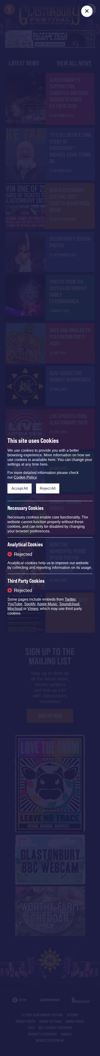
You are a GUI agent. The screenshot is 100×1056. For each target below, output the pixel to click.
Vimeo (32, 609)
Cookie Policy (25, 477)
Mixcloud (14, 609)
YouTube (14, 604)
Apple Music (47, 604)
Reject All (48, 488)
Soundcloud (69, 604)
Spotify (29, 604)
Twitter (70, 599)
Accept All (19, 488)
